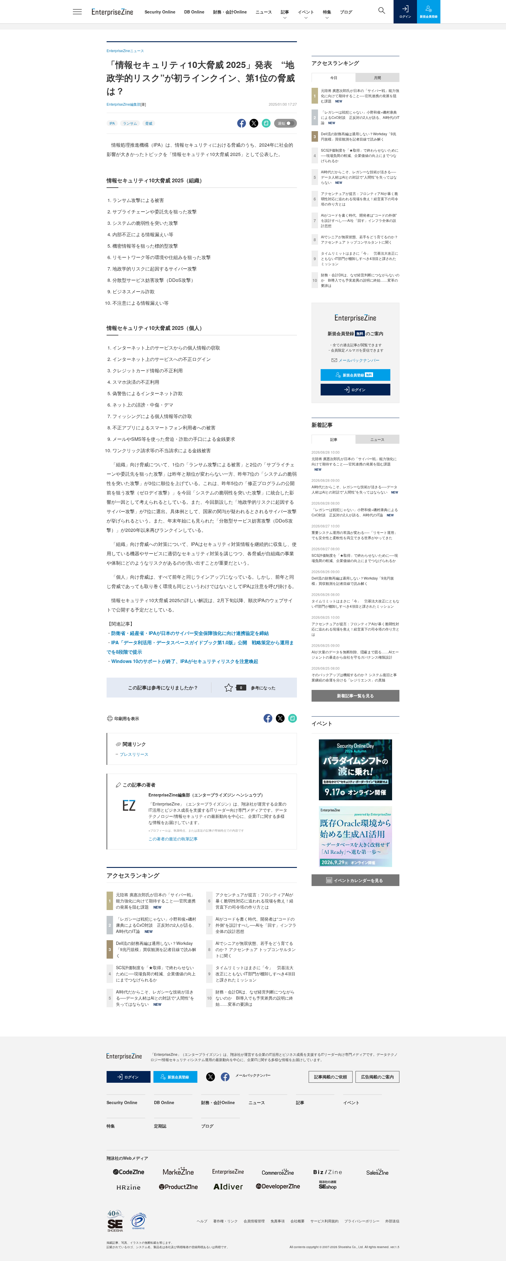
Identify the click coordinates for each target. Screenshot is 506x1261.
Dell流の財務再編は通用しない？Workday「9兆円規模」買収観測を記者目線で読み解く (156, 949)
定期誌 (160, 1126)
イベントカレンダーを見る (358, 880)
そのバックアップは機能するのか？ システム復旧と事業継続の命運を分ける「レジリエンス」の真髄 (354, 677)
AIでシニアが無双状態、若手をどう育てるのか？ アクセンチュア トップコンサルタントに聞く (256, 949)
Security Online (160, 12)
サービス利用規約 (324, 1220)
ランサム (130, 123)
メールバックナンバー (359, 360)
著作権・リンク (225, 1220)
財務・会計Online (230, 12)
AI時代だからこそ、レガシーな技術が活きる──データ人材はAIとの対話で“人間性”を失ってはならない (155, 998)
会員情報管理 (254, 1220)
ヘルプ (202, 1220)
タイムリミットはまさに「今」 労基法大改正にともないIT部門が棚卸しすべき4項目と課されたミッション (255, 973)
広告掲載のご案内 (377, 1077)
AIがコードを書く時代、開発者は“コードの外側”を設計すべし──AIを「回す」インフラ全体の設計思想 (256, 925)
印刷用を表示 (126, 718)
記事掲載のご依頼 (330, 1077)
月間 (377, 77)
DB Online (194, 12)
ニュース (264, 12)
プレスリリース (134, 754)
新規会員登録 (357, 375)
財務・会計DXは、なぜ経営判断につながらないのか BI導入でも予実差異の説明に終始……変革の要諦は (255, 998)
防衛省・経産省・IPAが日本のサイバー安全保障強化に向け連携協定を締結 (190, 633)
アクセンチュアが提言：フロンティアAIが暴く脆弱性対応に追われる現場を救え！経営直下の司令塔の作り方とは (254, 901)
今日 (333, 77)
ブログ (346, 12)
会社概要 (297, 1220)
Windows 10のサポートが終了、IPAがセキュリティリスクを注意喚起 (184, 661)
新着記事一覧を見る (355, 695)
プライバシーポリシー (362, 1220)
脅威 (148, 123)
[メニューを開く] (77, 11)
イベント (306, 12)
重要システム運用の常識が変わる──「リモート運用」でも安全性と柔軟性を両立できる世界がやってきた (355, 535)
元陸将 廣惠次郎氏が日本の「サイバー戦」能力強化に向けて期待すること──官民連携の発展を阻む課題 (156, 901)
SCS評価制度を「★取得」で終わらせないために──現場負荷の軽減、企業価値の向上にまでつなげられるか (156, 973)
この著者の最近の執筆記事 (173, 839)
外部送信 (392, 1220)
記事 (285, 12)
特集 (327, 12)
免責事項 (278, 1220)
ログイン (358, 389)
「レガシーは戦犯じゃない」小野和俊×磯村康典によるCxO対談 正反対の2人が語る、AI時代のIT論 (156, 925)
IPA (112, 123)
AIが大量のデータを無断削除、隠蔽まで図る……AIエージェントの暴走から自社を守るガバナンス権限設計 (355, 654)
